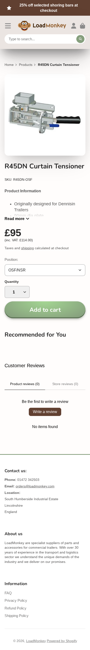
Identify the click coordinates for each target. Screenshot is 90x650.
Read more (14, 218)
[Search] (80, 39)
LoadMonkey (36, 641)
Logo (42, 26)
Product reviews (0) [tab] (25, 384)
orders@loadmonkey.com (35, 486)
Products (25, 65)
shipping (27, 248)
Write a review (45, 412)
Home (9, 65)
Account (74, 26)
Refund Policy (15, 608)
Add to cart (45, 310)
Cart (82, 26)
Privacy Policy (16, 600)
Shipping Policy (17, 616)
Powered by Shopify (62, 641)
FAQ (8, 593)
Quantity (12, 282)
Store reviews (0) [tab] (65, 384)
